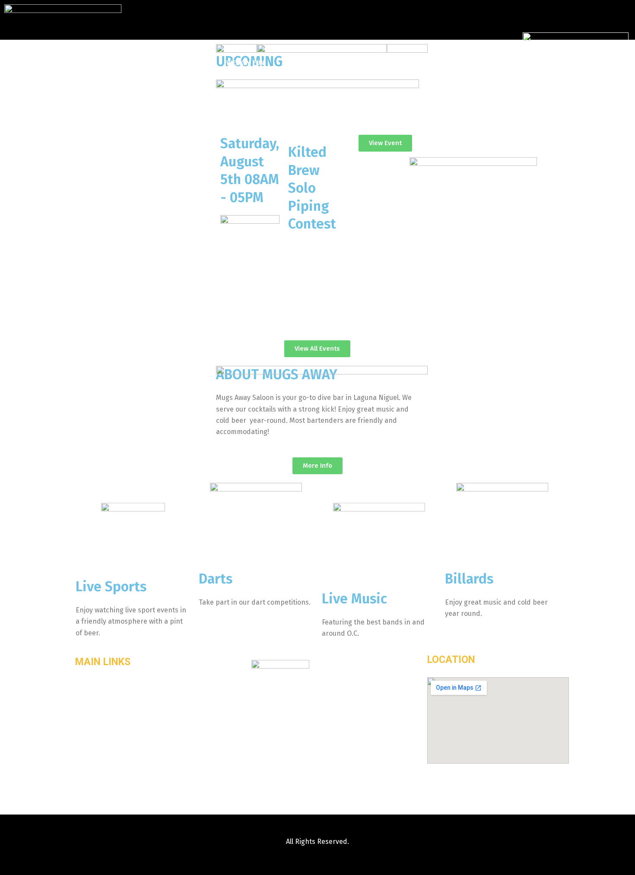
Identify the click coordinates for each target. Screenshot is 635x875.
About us (193, 63)
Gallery (338, 63)
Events (294, 63)
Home (149, 63)
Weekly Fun (245, 63)
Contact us (389, 63)
